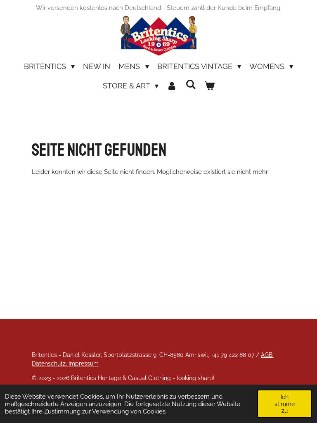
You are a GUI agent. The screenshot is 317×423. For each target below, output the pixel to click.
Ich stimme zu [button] (284, 403)
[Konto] (172, 85)
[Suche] (190, 84)
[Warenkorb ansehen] (209, 85)
